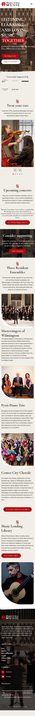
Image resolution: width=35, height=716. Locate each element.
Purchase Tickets (6, 658)
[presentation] (15, 170)
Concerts (3, 655)
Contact (3, 660)
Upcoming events (10, 56)
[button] (13, 174)
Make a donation (17, 251)
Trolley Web (24, 706)
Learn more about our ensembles (17, 509)
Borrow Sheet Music (11, 556)
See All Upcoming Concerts (17, 222)
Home (2, 648)
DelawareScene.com (17, 699)
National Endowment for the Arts (23, 695)
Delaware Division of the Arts (13, 693)
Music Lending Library (7, 653)
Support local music (11, 62)
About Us (3, 651)
